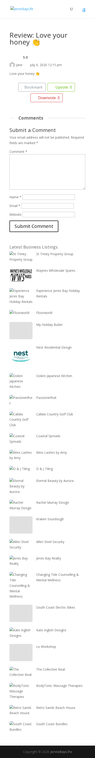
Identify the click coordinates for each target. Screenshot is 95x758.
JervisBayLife (61, 752)
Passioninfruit (46, 397)
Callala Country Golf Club (54, 414)
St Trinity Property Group (54, 254)
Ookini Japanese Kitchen (54, 376)
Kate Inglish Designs (51, 630)
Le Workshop (46, 646)
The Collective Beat (50, 669)
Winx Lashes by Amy (51, 452)
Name (15, 197)
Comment (18, 151)
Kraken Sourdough (50, 519)
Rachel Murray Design (52, 502)
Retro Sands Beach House (55, 707)
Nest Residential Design (54, 347)
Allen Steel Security (50, 542)
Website (15, 214)
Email (14, 206)
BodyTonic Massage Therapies (59, 685)
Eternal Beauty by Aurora (55, 480)
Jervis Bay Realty (48, 558)
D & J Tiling (44, 469)
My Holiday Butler (49, 324)
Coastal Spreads (48, 436)
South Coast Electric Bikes (55, 607)
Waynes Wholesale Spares (55, 270)
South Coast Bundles (52, 724)
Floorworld (44, 312)
